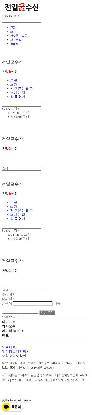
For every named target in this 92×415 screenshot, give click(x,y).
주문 (13, 27)
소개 (13, 31)
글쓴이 (7, 303)
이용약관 (9, 347)
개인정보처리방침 (16, 351)
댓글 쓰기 (47, 312)
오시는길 (15, 40)
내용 (57, 303)
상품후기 (15, 44)
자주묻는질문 (18, 35)
